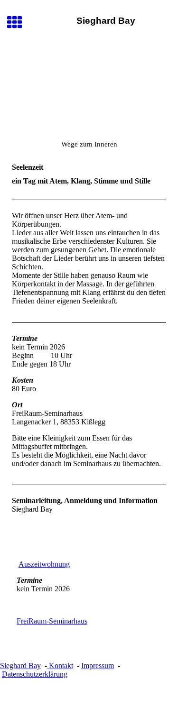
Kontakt (60, 665)
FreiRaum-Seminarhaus (52, 621)
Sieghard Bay (20, 665)
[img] (89, 88)
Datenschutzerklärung (34, 674)
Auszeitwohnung (44, 564)
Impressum (97, 665)
